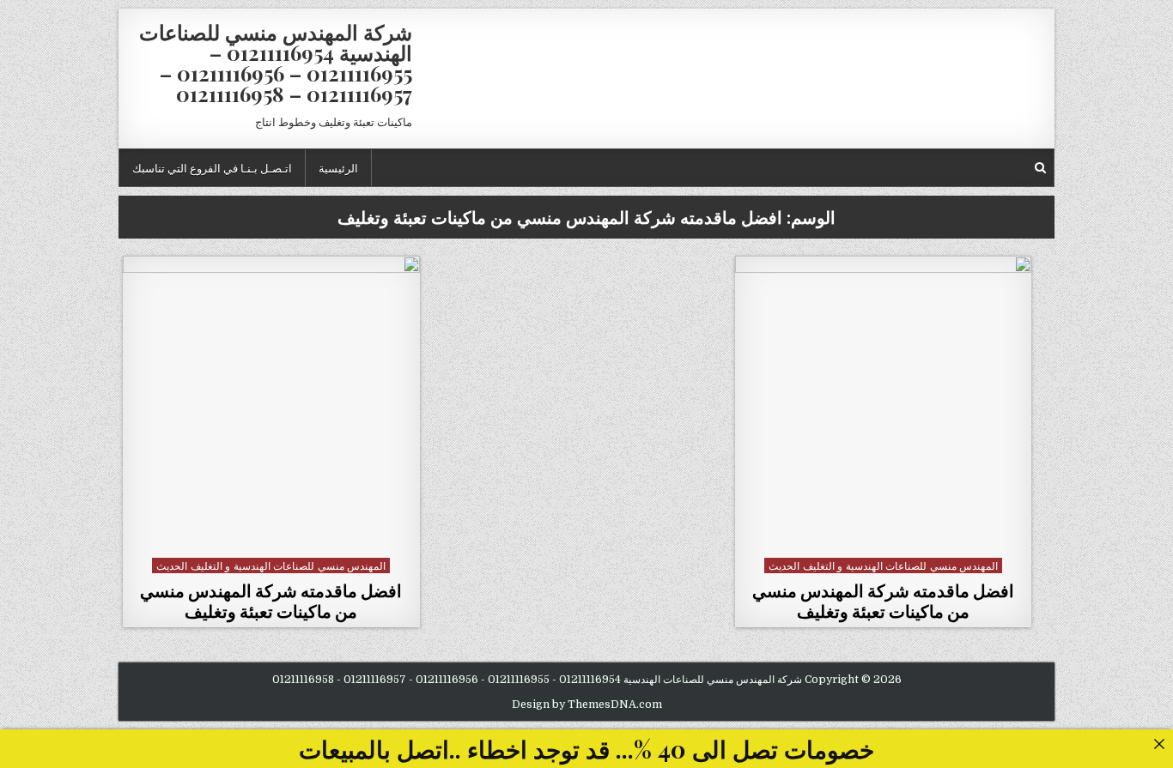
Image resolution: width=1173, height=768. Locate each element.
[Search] (1040, 167)
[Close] (1159, 743)
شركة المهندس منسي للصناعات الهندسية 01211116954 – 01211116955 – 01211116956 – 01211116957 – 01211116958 (275, 62)
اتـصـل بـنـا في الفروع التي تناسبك (212, 167)
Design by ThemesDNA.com (587, 704)
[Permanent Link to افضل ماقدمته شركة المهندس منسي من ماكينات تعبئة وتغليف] (883, 404)
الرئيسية (338, 167)
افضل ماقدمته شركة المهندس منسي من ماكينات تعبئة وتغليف (883, 600)
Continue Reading (879, 531)
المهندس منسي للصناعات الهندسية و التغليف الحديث (883, 565)
